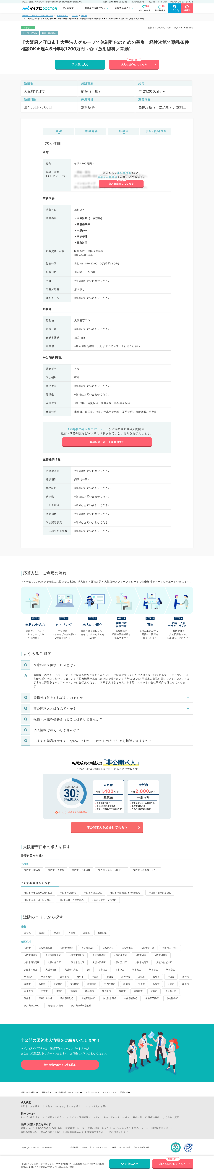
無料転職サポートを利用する (107, 442)
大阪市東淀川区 (76, 955)
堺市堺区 (102, 969)
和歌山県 (102, 932)
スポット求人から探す (95, 1106)
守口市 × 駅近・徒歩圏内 (104, 899)
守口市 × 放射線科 (81, 870)
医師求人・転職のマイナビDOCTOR (37, 15)
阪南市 (27, 998)
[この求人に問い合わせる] (121, 179)
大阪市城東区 (160, 955)
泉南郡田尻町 (152, 998)
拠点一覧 (152, 2)
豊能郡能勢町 (88, 998)
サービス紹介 (28, 1117)
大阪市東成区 (99, 955)
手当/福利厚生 (156, 131)
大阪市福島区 (66, 948)
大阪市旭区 (140, 955)
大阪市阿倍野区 (31, 962)
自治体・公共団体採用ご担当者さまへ (116, 2)
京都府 (42, 932)
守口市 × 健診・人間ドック (111, 870)
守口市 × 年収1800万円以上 (38, 892)
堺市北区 (28, 976)
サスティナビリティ (100, 1147)
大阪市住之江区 (164, 962)
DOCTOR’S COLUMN (50, 1128)
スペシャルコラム (121, 1128)
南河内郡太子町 (31, 1005)
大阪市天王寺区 (170, 948)
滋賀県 (27, 932)
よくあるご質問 (171, 1117)
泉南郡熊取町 (130, 998)
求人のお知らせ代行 (51, 1132)
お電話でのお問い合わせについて (181, 2)
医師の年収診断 (29, 1132)
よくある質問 (162, 2)
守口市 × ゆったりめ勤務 (71, 899)
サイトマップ (108, 1092)
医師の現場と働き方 (98, 1128)
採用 (114, 1147)
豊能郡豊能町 (66, 998)
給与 (59, 131)
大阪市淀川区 (120, 962)
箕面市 (171, 984)
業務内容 (91, 131)
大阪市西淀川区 (53, 955)
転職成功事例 (152, 1117)
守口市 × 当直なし (93, 892)
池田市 (95, 976)
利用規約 (45, 1092)
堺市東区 (136, 969)
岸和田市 (64, 976)
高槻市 (141, 976)
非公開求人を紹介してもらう (107, 827)
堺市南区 (170, 969)
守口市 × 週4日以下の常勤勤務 (125, 892)
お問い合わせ (91, 1092)
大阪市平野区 (30, 969)
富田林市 (74, 984)
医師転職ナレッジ (74, 1128)
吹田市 (110, 976)
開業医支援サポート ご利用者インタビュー (110, 1132)
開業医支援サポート (162, 1128)
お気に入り (82, 64)
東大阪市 (106, 991)
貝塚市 (156, 976)
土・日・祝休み (30, 33)
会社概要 (74, 1147)
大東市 (141, 984)
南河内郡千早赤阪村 (81, 1005)
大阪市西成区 (99, 962)
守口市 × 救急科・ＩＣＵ (145, 870)
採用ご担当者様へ (28, 1092)
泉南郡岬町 (172, 998)
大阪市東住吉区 (76, 962)
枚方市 (185, 976)
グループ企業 (125, 1147)
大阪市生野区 (120, 955)
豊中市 (80, 976)
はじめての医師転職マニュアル (83, 1117)
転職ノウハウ (28, 1128)
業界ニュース (141, 1128)
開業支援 (124, 1092)
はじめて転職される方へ (51, 1117)
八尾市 (42, 984)
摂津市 (59, 991)
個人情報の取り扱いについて (67, 1092)
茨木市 (27, 984)
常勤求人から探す (30, 1106)
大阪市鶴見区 (141, 962)
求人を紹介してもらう (134, 64)
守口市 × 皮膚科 (56, 870)
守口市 (84, 15)
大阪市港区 (127, 948)
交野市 (154, 991)
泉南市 (122, 991)
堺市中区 (119, 969)
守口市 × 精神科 (32, 870)
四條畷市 (138, 991)
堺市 (88, 969)
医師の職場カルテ (74, 1132)
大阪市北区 (50, 969)
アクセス (85, 1147)
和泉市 (156, 984)
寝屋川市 (91, 984)
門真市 (44, 991)
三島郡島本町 (45, 998)
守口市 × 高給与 (68, 892)
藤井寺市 (89, 991)
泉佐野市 (58, 984)
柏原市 (185, 984)
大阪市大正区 (147, 948)
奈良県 (86, 932)
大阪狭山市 (170, 991)
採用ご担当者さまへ (139, 2)
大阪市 (27, 948)
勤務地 (124, 131)
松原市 (126, 984)
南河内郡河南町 (55, 1005)
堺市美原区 (46, 976)
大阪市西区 (108, 948)
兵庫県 (71, 932)
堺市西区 (153, 969)
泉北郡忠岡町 (109, 998)
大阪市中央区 (71, 969)
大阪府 (75, 15)
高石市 (73, 991)
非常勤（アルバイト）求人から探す (62, 1106)
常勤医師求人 (62, 15)
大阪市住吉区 (54, 962)
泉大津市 (125, 976)
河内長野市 (109, 984)
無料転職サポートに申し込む (60, 1064)
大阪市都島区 (45, 948)
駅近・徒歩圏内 (49, 33)
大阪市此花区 (88, 948)
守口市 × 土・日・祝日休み (37, 899)
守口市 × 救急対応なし (160, 892)
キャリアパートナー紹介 (116, 1117)
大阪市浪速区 (30, 955)
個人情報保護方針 (141, 1147)
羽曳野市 (28, 991)
